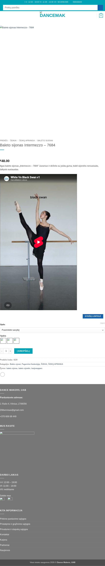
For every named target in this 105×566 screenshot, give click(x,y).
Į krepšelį (23, 351)
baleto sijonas (12, 368)
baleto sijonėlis (24, 368)
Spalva (3, 336)
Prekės (4, 141)
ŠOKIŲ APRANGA (27, 141)
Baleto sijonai (45, 141)
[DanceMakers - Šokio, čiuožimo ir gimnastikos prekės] (52, 15)
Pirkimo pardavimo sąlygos (13, 519)
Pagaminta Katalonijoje (31, 364)
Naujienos (5, 550)
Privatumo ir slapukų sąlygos (14, 529)
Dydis (2, 325)
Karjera (3, 540)
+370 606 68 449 (8, 416)
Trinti (102, 323)
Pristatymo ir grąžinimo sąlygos (15, 524)
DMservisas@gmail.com (12, 410)
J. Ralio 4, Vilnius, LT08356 (13, 404)
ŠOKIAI (13, 141)
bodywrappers (36, 368)
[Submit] (100, 7)
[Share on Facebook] (2, 374)
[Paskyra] (93, 16)
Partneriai (4, 545)
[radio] (3, 341)
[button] (3, 15)
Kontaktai (4, 534)
